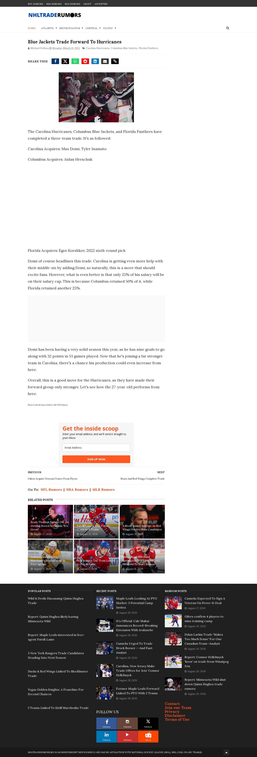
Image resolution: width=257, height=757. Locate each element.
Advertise (101, 4)
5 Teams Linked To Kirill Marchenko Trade (58, 708)
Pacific (108, 28)
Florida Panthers (148, 48)
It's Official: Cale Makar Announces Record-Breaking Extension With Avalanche (137, 625)
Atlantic (47, 28)
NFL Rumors (35, 4)
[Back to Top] (226, 752)
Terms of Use (177, 719)
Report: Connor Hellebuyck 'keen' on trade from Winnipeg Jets (207, 661)
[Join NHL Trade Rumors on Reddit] (148, 735)
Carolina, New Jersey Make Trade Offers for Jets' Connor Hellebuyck (137, 670)
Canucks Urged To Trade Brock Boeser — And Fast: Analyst (134, 648)
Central (92, 28)
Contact (172, 703)
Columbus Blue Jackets (124, 48)
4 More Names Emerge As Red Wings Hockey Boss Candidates (142, 527)
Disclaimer (175, 715)
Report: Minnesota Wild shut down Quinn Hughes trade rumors (205, 684)
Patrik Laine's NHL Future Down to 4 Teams (93, 527)
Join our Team (178, 707)
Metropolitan (69, 28)
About (87, 4)
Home (32, 28)
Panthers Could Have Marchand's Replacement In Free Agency (48, 560)
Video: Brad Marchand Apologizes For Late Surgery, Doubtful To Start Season (141, 560)
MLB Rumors (72, 4)
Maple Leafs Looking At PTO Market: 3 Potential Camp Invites (136, 603)
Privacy (172, 711)
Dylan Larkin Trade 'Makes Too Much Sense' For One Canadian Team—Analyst (204, 639)
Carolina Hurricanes (97, 48)
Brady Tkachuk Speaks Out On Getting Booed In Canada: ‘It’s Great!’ (50, 525)
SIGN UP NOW (96, 459)
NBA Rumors (53, 4)
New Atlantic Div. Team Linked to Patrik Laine (96, 562)
